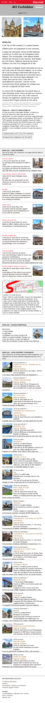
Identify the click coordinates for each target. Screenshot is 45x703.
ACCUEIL (4, 2)
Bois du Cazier (19, 641)
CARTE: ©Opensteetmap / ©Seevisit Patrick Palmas (21, 106)
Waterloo (17, 441)
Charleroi (17, 595)
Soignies (16, 503)
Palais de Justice (9, 220)
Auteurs (5, 683)
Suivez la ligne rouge (12, 295)
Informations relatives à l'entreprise (14, 685)
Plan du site (6, 697)
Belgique (6, 329)
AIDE (10, 2)
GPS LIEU (18, 134)
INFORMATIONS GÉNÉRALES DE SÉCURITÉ (17, 137)
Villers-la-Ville (19, 457)
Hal (14, 472)
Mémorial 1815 (19, 426)
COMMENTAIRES (8, 134)
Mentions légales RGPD (10, 687)
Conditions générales (9, 681)
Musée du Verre (19, 657)
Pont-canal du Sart (21, 488)
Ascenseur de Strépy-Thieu (24, 549)
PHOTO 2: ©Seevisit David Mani (14, 104)
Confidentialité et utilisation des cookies (15, 693)
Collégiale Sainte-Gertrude (14, 174)
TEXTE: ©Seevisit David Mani (17, 103)
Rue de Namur (8, 251)
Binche (16, 611)
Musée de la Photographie (24, 626)
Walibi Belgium (19, 580)
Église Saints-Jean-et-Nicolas (14, 266)
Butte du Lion (19, 395)
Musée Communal (9, 235)
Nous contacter (7, 695)
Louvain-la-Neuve (20, 564)
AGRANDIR (39, 6)
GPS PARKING (28, 134)
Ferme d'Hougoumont (22, 380)
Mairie (4, 189)
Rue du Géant (7, 159)
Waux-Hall (6, 205)
